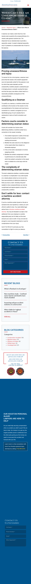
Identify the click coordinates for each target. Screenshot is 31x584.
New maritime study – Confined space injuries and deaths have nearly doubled (15, 295)
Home (3, 27)
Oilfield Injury (11, 343)
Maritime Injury (11, 27)
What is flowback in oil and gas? (15, 289)
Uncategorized (11, 345)
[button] (28, 5)
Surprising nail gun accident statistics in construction (13, 303)
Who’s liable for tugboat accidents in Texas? (12, 310)
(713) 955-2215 (20, 448)
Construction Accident (14, 337)
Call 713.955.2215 (15, 1)
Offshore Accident (12, 341)
